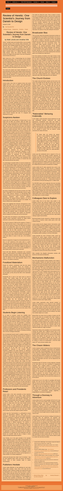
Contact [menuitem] (53, 2)
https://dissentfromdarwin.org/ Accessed (46, 453)
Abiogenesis (15, 29)
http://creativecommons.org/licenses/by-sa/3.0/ (30, 487)
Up (46, 475)
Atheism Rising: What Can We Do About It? (38, 476)
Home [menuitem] (7, 2)
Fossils (26, 29)
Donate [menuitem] (42, 2)
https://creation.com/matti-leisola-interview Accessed (48, 446)
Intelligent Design (7, 29)
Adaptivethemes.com (36, 488)
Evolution (21, 29)
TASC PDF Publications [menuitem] (26, 2)
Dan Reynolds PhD (9, 26)
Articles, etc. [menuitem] (15, 2)
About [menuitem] (47, 2)
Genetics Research (54, 475)
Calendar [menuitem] (35, 2)
